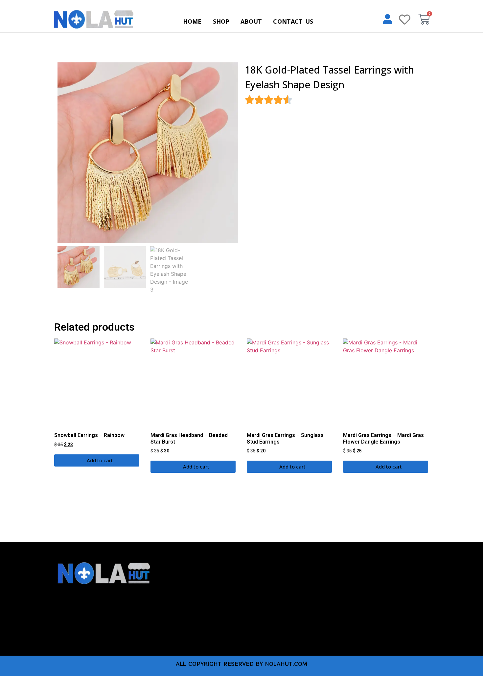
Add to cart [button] (100, 460)
